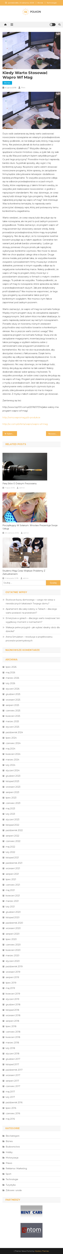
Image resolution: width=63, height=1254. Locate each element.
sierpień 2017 (12, 1080)
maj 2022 (10, 846)
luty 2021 (10, 906)
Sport (8, 1174)
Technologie (52, 3)
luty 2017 (10, 1097)
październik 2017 (14, 1070)
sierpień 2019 (12, 977)
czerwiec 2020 (13, 944)
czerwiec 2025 (13, 710)
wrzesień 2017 (13, 1075)
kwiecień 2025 (13, 716)
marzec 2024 (12, 759)
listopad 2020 (12, 917)
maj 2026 (10, 672)
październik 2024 (14, 732)
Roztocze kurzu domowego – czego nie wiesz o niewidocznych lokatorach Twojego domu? (30, 601)
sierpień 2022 (12, 835)
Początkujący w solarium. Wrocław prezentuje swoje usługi (30, 527)
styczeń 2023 (12, 819)
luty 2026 (10, 683)
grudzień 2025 (13, 694)
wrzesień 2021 (13, 868)
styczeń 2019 (12, 999)
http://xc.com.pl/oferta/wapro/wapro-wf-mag (25, 424)
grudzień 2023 (13, 776)
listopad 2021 (12, 857)
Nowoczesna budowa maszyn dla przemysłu (54, 433)
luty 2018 (10, 1048)
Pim (23, 87)
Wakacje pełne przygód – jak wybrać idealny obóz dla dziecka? (33, 629)
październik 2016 (14, 1102)
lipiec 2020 (11, 939)
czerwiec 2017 (13, 1086)
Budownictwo (13, 1146)
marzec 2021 (12, 901)
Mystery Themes (42, 1251)
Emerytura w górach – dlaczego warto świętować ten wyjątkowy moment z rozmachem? (33, 620)
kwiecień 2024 (13, 754)
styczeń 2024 (12, 770)
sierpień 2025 (12, 705)
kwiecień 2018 (13, 1037)
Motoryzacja (12, 1157)
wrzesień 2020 (13, 928)
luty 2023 (10, 814)
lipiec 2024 (11, 738)
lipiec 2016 (11, 1108)
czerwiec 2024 (13, 743)
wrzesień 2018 (13, 1015)
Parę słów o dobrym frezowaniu (19, 483)
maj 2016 (10, 1119)
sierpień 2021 (12, 874)
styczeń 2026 (12, 688)
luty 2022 (10, 852)
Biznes (40, 3)
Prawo (9, 1163)
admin (22, 488)
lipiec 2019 (11, 982)
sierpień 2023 (12, 792)
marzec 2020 (12, 955)
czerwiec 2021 (13, 884)
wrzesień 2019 (13, 972)
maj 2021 (10, 890)
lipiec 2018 (11, 1026)
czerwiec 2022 (13, 841)
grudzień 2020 (13, 912)
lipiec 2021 (11, 879)
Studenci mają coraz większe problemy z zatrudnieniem (23, 572)
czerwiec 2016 (13, 1113)
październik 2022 (14, 830)
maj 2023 (10, 808)
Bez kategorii (12, 1136)
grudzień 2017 (13, 1059)
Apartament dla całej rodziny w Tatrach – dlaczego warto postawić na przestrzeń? (31, 611)
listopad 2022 (12, 825)
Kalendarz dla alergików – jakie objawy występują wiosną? (12, 433)
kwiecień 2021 (13, 895)
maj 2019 (10, 988)
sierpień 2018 (12, 1021)
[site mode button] (53, 24)
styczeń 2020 (13, 961)
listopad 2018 (12, 1010)
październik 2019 (14, 966)
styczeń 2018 (12, 1053)
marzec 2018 (12, 1042)
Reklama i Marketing (16, 1168)
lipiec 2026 (11, 667)
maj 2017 (10, 1091)
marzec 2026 (12, 678)
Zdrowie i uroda (14, 1190)
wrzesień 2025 (13, 699)
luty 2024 (10, 765)
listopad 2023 (12, 781)
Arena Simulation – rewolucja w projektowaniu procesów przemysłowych (29, 638)
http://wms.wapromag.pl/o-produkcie (21, 417)
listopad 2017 (12, 1064)
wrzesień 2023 (13, 787)
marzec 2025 (12, 721)
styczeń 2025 (12, 727)
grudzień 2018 (13, 1004)
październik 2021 (14, 863)
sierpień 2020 (12, 934)
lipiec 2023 (11, 797)
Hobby (9, 1152)
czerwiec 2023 (13, 803)
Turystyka (11, 1185)
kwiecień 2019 (13, 993)
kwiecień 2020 (13, 950)
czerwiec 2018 (13, 1031)
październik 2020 (14, 923)
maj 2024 (10, 748)
